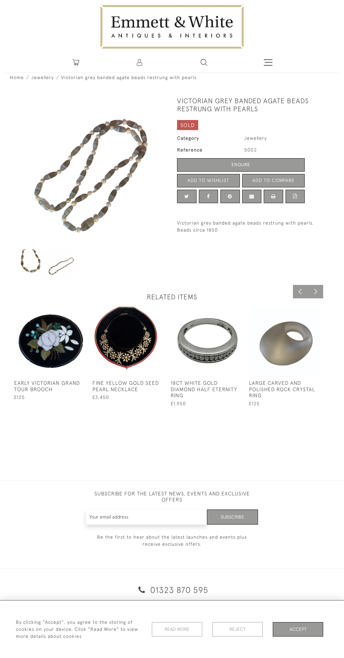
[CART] (76, 62)
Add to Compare (273, 180)
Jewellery (42, 77)
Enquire (240, 164)
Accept (298, 629)
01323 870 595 (178, 590)
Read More (177, 629)
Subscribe (232, 517)
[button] (204, 62)
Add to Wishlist (208, 180)
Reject (237, 629)
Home (17, 77)
